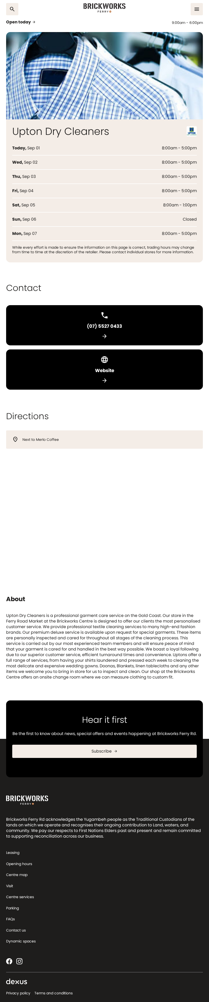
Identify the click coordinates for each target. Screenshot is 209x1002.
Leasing (12, 852)
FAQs (10, 919)
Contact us (16, 930)
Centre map (17, 874)
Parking (12, 908)
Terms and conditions (53, 993)
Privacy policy (18, 993)
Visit (9, 885)
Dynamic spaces (21, 941)
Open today (21, 22)
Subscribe (105, 751)
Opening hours (19, 863)
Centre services (20, 896)
